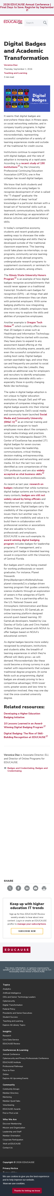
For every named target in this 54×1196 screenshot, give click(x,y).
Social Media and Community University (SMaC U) (25, 418)
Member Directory (10, 1093)
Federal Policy (9, 1009)
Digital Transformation (13, 1005)
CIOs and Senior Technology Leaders (19, 997)
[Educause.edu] (16, 949)
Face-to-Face (9, 1070)
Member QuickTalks (11, 1101)
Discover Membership (12, 1123)
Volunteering (8, 1105)
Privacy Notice (10, 1168)
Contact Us (8, 1147)
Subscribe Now (27, 931)
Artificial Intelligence (12, 993)
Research (7, 1035)
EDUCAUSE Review (11, 1043)
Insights (7, 1031)
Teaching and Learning (15, 73)
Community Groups (11, 1089)
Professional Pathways (13, 1066)
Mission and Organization (14, 1127)
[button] (18, 1189)
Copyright (8, 1162)
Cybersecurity (9, 1001)
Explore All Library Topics (14, 1025)
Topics (6, 984)
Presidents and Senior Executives (17, 1013)
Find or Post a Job (10, 1113)
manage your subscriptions (31, 923)
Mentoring (7, 1097)
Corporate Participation (13, 1139)
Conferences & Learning (15, 1050)
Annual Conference (11, 1054)
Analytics (7, 989)
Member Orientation (11, 1135)
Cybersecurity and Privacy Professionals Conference (26, 1058)
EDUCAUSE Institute (12, 1062)
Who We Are (10, 1119)
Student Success (10, 1017)
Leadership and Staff (12, 1131)
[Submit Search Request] (45, 22)
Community (9, 1084)
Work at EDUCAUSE (12, 1143)
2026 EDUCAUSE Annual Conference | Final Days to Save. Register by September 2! (27, 7)
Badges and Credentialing (20, 768)
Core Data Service (11, 1039)
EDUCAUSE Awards (11, 1109)
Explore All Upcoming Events (15, 1078)
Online (6, 1074)
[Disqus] (27, 814)
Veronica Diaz (11, 65)
